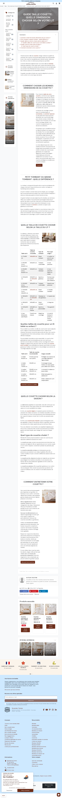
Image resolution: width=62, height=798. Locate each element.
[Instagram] (53, 710)
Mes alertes (35, 766)
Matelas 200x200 (36, 750)
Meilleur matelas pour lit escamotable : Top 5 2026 (11, 80)
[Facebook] (43, 710)
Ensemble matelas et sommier (40, 739)
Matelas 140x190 (36, 743)
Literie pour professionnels (12, 746)
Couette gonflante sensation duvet (49, 619)
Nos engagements (9, 736)
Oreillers (34, 736)
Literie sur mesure (36, 741)
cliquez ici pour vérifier (45, 776)
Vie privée (15, 708)
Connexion (34, 762)
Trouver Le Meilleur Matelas (9, 34)
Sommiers (34, 727)
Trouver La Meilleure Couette (9, 44)
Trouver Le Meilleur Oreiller (9, 54)
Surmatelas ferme (36, 755)
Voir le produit (25, 630)
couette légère (31, 411)
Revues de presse (9, 743)
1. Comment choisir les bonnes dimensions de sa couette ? (35, 37)
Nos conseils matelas (10, 732)
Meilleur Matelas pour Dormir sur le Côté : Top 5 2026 (12, 72)
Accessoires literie (37, 729)
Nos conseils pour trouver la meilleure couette (37, 571)
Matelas (34, 723)
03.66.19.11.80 (10, 767)
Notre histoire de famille (11, 734)
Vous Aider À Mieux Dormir (9, 39)
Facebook (25, 591)
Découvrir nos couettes (28, 562)
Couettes (34, 738)
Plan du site (8, 745)
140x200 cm (33, 256)
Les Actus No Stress (9, 20)
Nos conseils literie (10, 727)
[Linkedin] (56, 710)
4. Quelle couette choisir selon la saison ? (30, 44)
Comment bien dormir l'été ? (12, 87)
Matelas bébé (35, 725)
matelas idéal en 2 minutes (32, 1)
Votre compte (36, 757)
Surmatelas (35, 734)
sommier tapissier (49, 114)
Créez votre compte (37, 764)
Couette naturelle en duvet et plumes (37, 619)
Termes (20, 708)
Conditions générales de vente (13, 739)
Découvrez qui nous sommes (12, 689)
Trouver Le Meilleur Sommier (9, 49)
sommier (34, 204)
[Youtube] (47, 710)
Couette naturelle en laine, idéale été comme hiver (24, 619)
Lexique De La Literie (9, 16)
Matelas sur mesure (37, 731)
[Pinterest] (50, 710)
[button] (53, 3)
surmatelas (39, 114)
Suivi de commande (37, 761)
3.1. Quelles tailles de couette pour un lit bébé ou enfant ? (36, 43)
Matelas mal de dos (37, 752)
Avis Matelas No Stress (11, 731)
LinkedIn (43, 591)
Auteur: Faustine (31, 577)
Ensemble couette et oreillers (29, 384)
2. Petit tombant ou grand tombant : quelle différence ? (34, 39)
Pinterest (34, 591)
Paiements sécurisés (10, 741)
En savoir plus (7, 668)
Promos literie (35, 732)
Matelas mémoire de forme (39, 746)
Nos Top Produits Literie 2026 (9, 24)
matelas (51, 63)
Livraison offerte (9, 738)
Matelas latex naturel (37, 748)
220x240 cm (33, 289)
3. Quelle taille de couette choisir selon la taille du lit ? (34, 41)
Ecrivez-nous (10, 770)
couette (36, 56)
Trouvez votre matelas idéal (12, 723)
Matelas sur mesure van (38, 753)
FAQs (6, 725)
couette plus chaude (33, 420)
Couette (39, 165)
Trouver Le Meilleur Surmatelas (9, 59)
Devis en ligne (8, 729)
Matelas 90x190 (36, 745)
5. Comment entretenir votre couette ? (30, 48)
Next (55, 640)
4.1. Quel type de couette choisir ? (30, 46)
